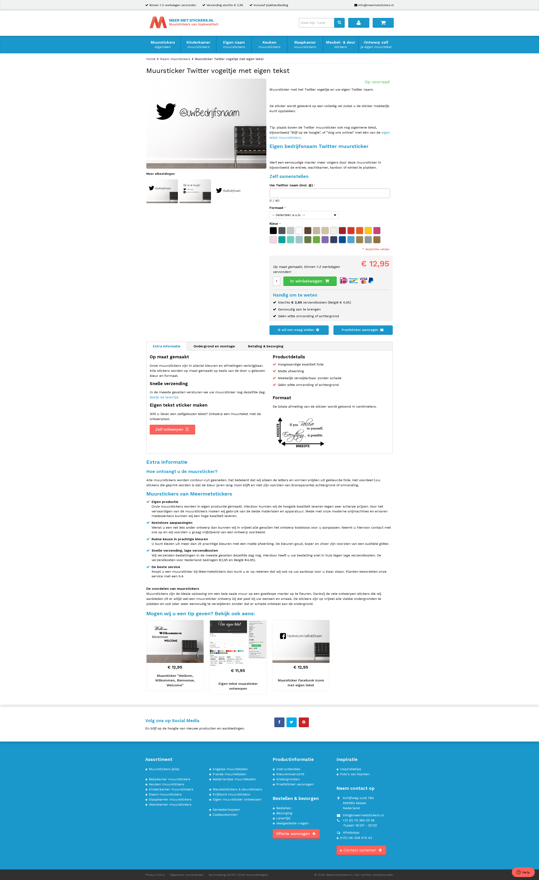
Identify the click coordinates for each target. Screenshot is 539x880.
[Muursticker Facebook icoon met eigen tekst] (301, 641)
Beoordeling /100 (238, 874)
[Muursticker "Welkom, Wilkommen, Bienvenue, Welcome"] (175, 641)
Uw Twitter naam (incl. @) (291, 185)
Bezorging (284, 813)
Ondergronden (288, 779)
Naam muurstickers (165, 794)
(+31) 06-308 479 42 (356, 838)
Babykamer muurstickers (169, 779)
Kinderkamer (198, 44)
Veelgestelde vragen (292, 823)
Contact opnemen (360, 850)
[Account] (358, 22)
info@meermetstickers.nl (376, 5)
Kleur (274, 224)
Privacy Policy (155, 874)
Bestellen (283, 808)
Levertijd (283, 818)
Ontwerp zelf (376, 44)
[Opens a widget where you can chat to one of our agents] (523, 872)
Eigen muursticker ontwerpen (237, 799)
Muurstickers (163, 44)
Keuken (269, 44)
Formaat (276, 208)
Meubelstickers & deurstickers (237, 789)
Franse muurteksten (229, 774)
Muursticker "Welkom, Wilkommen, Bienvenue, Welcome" (175, 680)
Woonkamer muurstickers (170, 804)
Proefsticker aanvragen (360, 330)
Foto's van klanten (355, 774)
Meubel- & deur (340, 44)
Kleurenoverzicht (290, 774)
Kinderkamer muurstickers (171, 789)
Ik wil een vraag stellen (296, 330)
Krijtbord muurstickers (231, 794)
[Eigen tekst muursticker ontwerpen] (238, 643)
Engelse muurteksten (230, 769)
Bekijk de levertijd (164, 397)
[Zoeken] (339, 22)
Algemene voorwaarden (186, 874)
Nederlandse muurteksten (234, 779)
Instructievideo (288, 769)
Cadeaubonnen (225, 814)
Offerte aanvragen (293, 833)
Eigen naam (234, 44)
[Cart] (383, 22)
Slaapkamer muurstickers (170, 799)
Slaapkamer (305, 44)
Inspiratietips (350, 769)
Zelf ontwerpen (169, 429)
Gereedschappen (226, 809)
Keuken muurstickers (166, 784)
